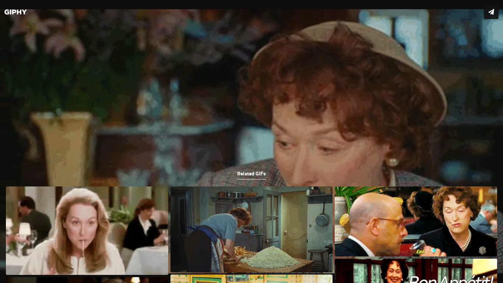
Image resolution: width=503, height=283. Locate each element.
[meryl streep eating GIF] (251, 141)
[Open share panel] (491, 11)
